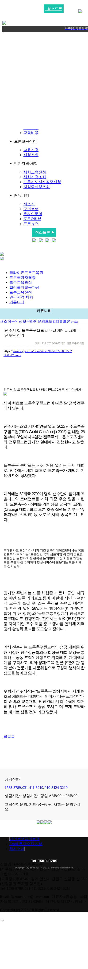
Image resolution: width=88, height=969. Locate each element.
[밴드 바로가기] (54, 241)
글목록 (9, 736)
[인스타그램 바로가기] (47, 241)
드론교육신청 (20, 292)
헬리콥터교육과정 (24, 287)
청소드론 (53, 9)
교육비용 (30, 133)
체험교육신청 (34, 172)
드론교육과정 (20, 282)
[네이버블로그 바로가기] (34, 241)
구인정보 (30, 209)
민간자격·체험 (21, 297)
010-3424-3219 (56, 788)
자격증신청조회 (36, 187)
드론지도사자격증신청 (42, 182)
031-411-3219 (32, 788)
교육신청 (30, 150)
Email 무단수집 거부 (25, 844)
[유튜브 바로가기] (41, 241)
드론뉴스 (30, 224)
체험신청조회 (34, 177)
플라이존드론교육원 (26, 273)
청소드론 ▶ (44, 232)
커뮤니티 (16, 302)
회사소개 (16, 849)
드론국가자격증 (22, 278)
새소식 (29, 204)
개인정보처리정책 (25, 839)
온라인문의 (32, 214)
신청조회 (30, 155)
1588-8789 (13, 788)
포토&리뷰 (32, 219)
